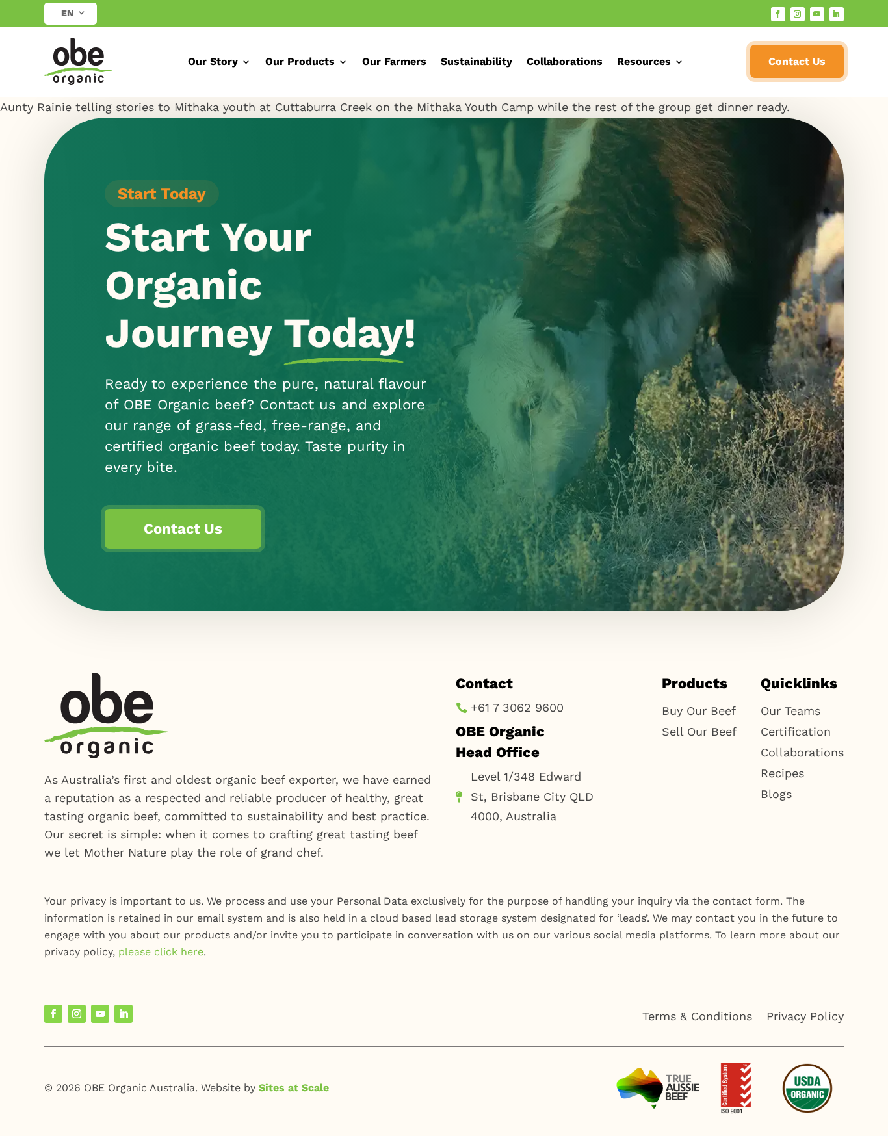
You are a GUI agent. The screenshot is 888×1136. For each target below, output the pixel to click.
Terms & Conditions (697, 1016)
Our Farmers (394, 61)
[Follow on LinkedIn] (836, 14)
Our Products (300, 61)
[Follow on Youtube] (817, 14)
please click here (160, 952)
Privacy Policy (805, 1016)
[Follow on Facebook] (778, 14)
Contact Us (797, 61)
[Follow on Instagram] (797, 14)
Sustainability (476, 61)
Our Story (213, 61)
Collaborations (565, 61)
